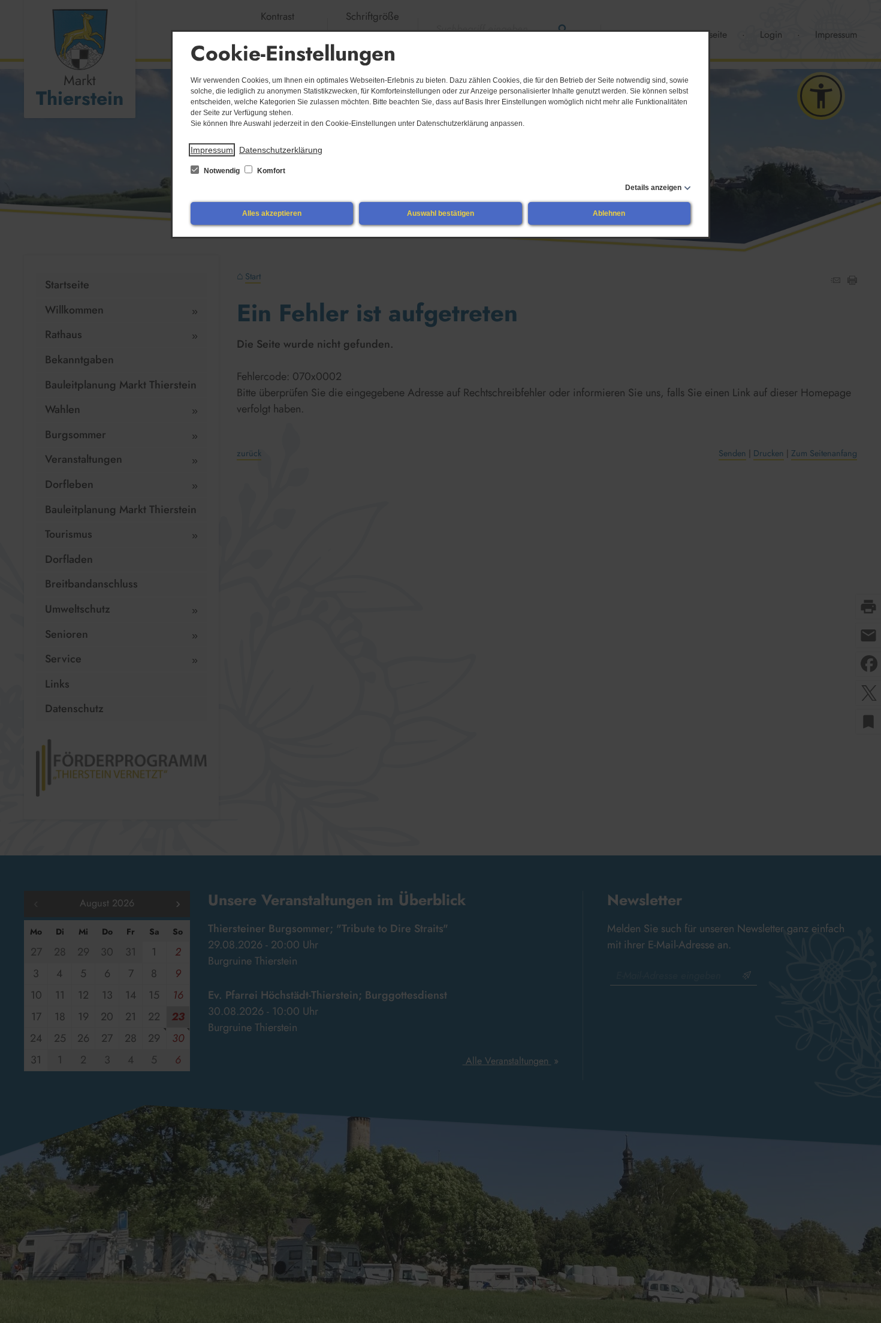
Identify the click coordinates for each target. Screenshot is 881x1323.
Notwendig (222, 171)
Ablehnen (609, 213)
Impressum (212, 150)
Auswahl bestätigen (440, 213)
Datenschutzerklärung (280, 150)
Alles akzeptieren (271, 213)
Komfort (270, 171)
